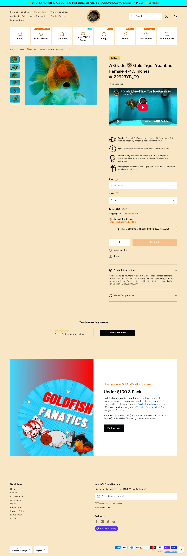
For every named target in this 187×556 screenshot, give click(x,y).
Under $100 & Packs (123, 391)
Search (13, 492)
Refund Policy (16, 507)
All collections (16, 496)
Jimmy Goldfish (171, 552)
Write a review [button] (118, 332)
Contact (14, 518)
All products (15, 500)
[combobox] (145, 16)
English (39, 550)
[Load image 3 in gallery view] (15, 75)
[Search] (131, 16)
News (13, 503)
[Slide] (116, 179)
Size (111, 179)
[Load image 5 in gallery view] (15, 90)
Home (12, 49)
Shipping (113, 213)
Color (111, 193)
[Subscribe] (173, 496)
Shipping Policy (17, 511)
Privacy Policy (16, 515)
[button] (114, 256)
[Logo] (93, 16)
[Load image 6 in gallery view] (15, 99)
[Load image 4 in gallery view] (15, 83)
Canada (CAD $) (19, 550)
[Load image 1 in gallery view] (15, 59)
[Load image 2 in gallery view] (15, 67)
